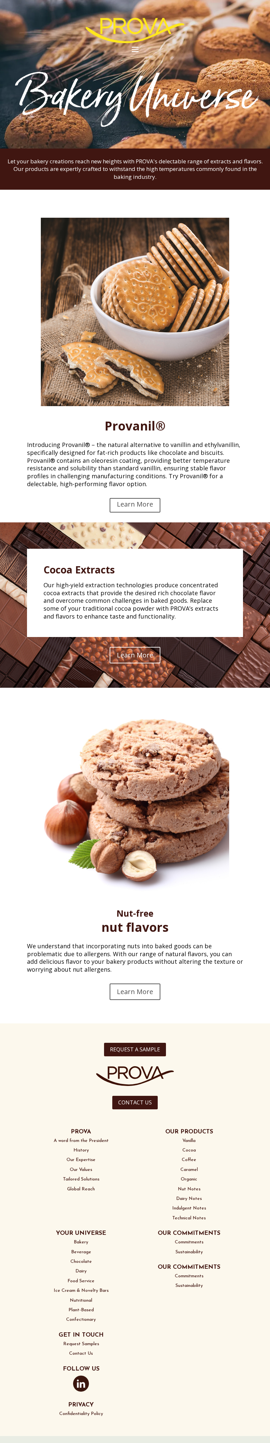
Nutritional (81, 1300)
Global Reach (81, 1189)
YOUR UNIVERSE (81, 1233)
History (81, 1150)
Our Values (81, 1169)
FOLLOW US (81, 1369)
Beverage (81, 1252)
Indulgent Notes (189, 1208)
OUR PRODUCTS (189, 1132)
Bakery (81, 1242)
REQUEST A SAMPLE (135, 1049)
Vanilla (189, 1140)
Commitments (189, 1242)
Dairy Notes (189, 1198)
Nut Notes (189, 1189)
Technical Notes (189, 1218)
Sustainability (189, 1252)
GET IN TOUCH (81, 1335)
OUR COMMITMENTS (189, 1233)
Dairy (81, 1271)
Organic (189, 1179)
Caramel (189, 1169)
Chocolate (81, 1261)
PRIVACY (81, 1405)
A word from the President (81, 1140)
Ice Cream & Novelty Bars (81, 1290)
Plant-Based (81, 1310)
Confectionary (81, 1319)
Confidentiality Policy (81, 1413)
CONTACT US (135, 1102)
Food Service (81, 1281)
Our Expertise (81, 1159)
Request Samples (81, 1344)
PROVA (81, 1132)
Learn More (135, 504)
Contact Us (81, 1353)
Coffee (189, 1159)
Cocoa (189, 1150)
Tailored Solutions (81, 1179)
